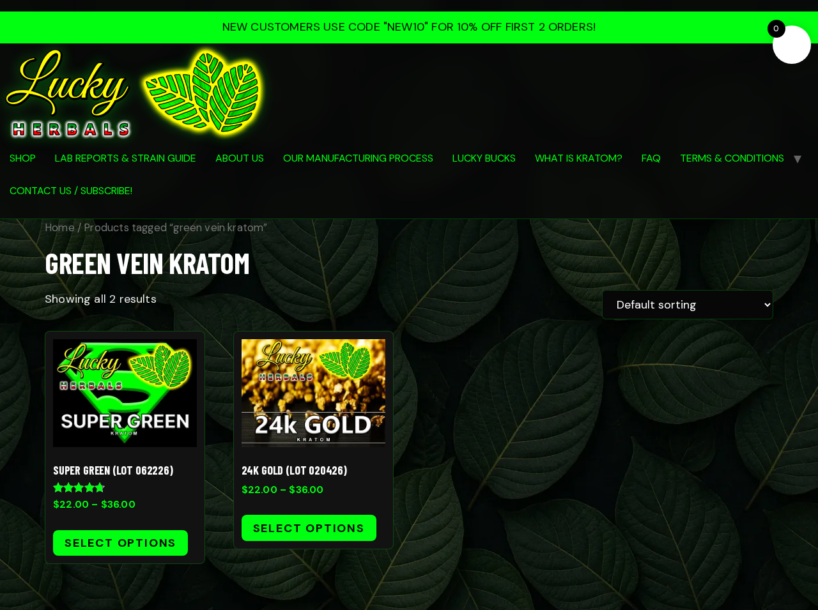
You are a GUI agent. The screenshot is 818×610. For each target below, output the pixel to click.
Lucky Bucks (484, 158)
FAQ (651, 158)
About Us (239, 158)
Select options (120, 543)
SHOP (23, 158)
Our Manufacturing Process (358, 158)
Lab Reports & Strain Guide (125, 158)
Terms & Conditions (732, 158)
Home (60, 227)
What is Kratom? (578, 158)
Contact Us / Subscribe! (71, 190)
